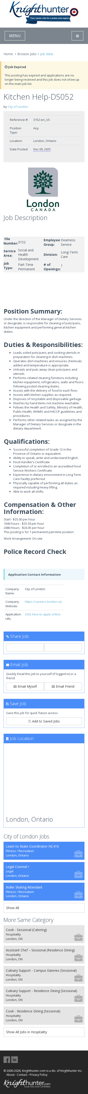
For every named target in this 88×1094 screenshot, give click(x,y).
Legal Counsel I (17, 871)
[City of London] (44, 189)
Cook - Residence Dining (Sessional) (33, 1015)
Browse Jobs (27, 54)
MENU (15, 35)
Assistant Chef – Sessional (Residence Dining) (40, 954)
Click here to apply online (43, 614)
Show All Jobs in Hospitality (26, 1032)
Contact (22, 1075)
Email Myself (27, 686)
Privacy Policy (38, 1075)
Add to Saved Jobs (45, 721)
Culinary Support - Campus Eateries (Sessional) (41, 975)
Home (8, 54)
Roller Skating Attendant (24, 891)
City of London (18, 107)
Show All (12, 908)
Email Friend (64, 686)
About (10, 1075)
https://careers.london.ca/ (43, 601)
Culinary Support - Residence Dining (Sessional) (41, 995)
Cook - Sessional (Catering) (26, 934)
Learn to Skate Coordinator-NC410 (32, 850)
